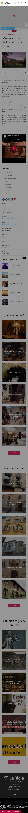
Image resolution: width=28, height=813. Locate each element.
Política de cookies (15, 805)
